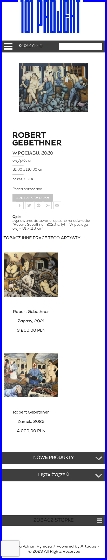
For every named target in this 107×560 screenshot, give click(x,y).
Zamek (31, 422)
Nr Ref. (18, 179)
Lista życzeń (53, 475)
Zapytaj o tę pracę (32, 197)
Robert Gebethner (28, 140)
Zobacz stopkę (54, 520)
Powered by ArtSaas (76, 547)
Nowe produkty (53, 458)
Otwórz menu (8, 46)
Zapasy (31, 321)
